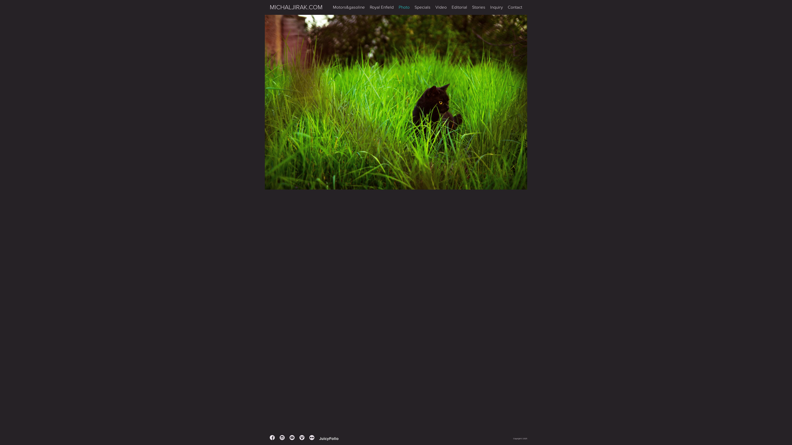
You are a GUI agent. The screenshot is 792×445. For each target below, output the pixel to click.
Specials (422, 7)
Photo (404, 7)
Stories (478, 7)
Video (441, 7)
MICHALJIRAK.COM (296, 7)
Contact (515, 7)
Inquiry (496, 7)
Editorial (459, 7)
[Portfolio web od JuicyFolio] (328, 439)
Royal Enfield (382, 7)
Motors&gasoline (349, 7)
